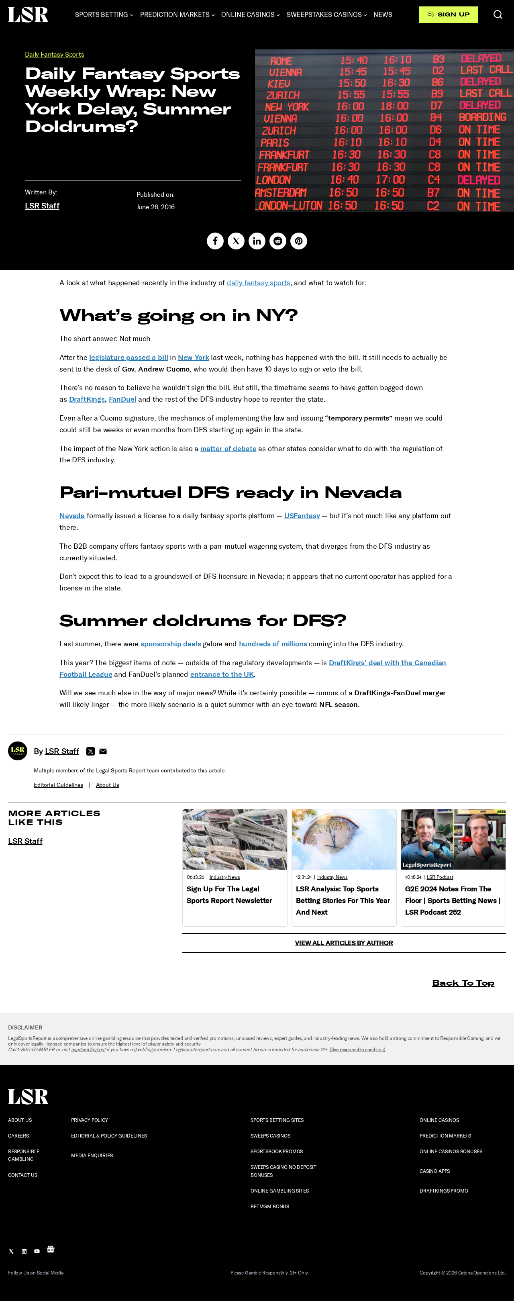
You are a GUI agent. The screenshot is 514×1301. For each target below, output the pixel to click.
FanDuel (123, 399)
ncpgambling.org (88, 1049)
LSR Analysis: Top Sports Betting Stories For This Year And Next (343, 900)
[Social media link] (215, 241)
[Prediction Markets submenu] (213, 15)
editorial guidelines (58, 785)
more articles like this (54, 817)
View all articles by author (344, 943)
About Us (107, 785)
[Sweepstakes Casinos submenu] (365, 15)
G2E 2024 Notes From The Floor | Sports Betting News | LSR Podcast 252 (452, 900)
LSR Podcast (440, 877)
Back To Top (463, 983)
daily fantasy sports (258, 282)
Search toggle (498, 14)
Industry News (225, 877)
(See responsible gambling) (358, 1049)
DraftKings (87, 399)
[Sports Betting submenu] (132, 15)
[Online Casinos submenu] (278, 15)
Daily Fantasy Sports (54, 54)
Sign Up (453, 14)
